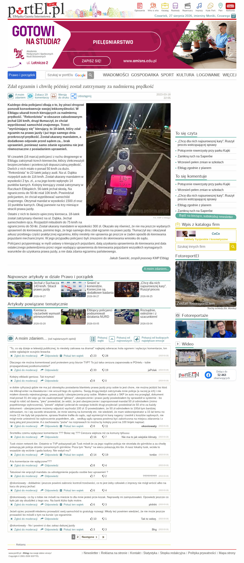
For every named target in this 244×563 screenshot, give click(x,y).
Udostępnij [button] (85, 96)
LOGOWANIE (208, 75)
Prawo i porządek (22, 75)
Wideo (187, 344)
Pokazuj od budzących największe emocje (155, 339)
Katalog (165, 10)
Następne (88, 536)
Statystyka (150, 553)
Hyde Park (210, 10)
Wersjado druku (63, 96)
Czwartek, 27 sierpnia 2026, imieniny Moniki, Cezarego (192, 16)
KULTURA (185, 75)
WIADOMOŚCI (116, 75)
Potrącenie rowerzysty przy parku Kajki (204, 150)
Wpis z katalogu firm (201, 225)
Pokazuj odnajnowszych (124, 339)
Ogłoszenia (140, 10)
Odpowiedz (51, 355)
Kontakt (135, 553)
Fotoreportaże (195, 316)
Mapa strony (227, 553)
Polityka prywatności (202, 553)
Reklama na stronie (114, 553)
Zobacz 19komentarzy (42, 96)
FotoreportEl (187, 256)
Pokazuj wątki (102, 339)
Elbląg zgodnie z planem (194, 168)
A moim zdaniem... (156, 268)
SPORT (167, 75)
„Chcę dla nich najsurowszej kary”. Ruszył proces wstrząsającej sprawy (206, 143)
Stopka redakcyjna (172, 553)
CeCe (216, 234)
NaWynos (230, 6)
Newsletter (91, 553)
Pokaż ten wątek (73, 355)
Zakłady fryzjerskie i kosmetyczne (206, 239)
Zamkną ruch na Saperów (195, 156)
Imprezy (199, 10)
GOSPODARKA (145, 75)
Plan (220, 10)
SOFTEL (35, 556)
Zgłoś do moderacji (25, 355)
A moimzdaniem (20, 96)
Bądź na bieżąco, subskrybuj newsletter (206, 216)
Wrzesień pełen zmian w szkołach (201, 162)
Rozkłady (175, 10)
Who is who (153, 10)
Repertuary (187, 10)
